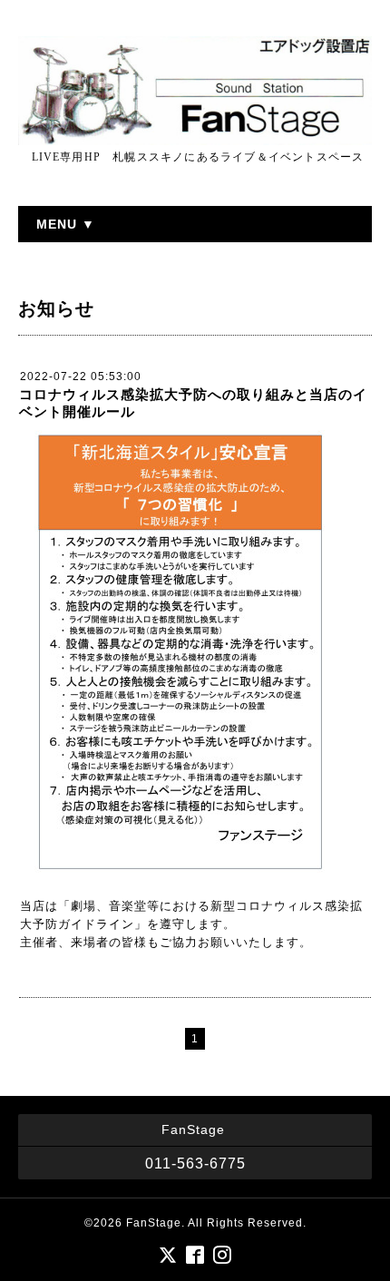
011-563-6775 (195, 1163)
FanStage (153, 1223)
